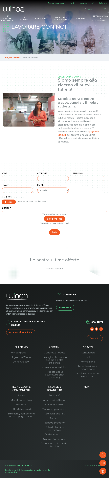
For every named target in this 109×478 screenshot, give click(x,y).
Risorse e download (56, 3)
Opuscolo (54, 418)
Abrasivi (40, 18)
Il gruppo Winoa (21, 357)
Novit (72, 3)
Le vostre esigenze (7, 18)
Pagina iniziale (12, 57)
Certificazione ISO (54, 413)
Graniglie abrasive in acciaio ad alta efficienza (54, 360)
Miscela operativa (21, 400)
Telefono (78, 173)
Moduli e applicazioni (54, 409)
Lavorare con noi (87, 3)
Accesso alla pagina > (20, 332)
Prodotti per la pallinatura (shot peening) (54, 375)
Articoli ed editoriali (54, 400)
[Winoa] (13, 9)
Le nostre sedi (21, 362)
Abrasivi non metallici (54, 367)
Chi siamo (24, 18)
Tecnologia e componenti (100, 18)
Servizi (80, 18)
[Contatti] (102, 463)
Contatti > (95, 338)
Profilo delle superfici (21, 409)
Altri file (6, 208)
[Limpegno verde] (102, 454)
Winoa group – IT (21, 352)
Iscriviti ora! (65, 307)
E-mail (5, 185)
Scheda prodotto (54, 423)
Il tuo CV (7, 197)
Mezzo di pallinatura (61, 18)
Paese (40, 185)
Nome (5, 173)
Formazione (88, 362)
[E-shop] (102, 471)
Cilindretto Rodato (54, 352)
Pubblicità (54, 395)
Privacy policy (89, 465)
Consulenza (88, 352)
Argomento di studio (54, 439)
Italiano (102, 3)
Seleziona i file (54, 218)
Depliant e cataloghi (55, 404)
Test (87, 357)
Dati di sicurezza (54, 434)
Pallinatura (21, 404)
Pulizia (21, 395)
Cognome (42, 173)
